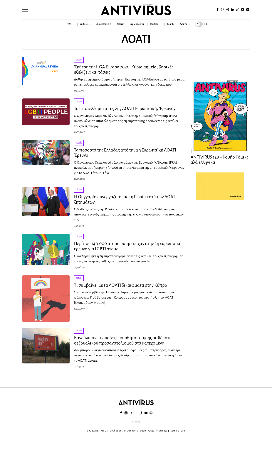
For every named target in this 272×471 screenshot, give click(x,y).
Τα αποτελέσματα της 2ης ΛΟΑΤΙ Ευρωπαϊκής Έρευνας (125, 108)
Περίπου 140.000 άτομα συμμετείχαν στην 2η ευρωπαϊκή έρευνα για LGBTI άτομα (127, 246)
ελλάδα (78, 142)
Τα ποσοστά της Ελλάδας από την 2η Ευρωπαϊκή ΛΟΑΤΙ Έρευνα (125, 153)
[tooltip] (217, 9)
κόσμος (78, 59)
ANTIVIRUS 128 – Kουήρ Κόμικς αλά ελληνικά (219, 160)
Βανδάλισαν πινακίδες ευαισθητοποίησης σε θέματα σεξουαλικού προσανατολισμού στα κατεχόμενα (123, 340)
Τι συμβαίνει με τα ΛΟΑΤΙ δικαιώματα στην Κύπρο (120, 285)
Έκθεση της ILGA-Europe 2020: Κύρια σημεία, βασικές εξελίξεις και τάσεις (123, 70)
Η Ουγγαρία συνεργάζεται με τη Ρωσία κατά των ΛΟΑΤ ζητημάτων (124, 199)
